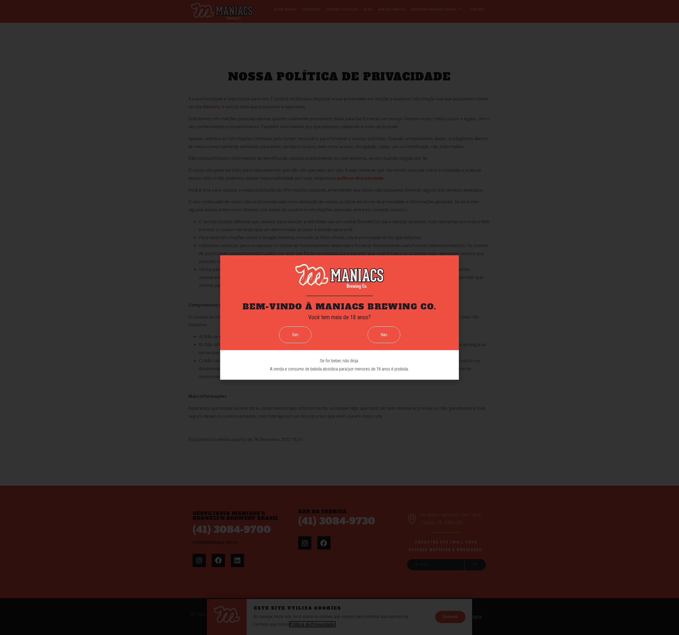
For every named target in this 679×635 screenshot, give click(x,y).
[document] (339, 317)
